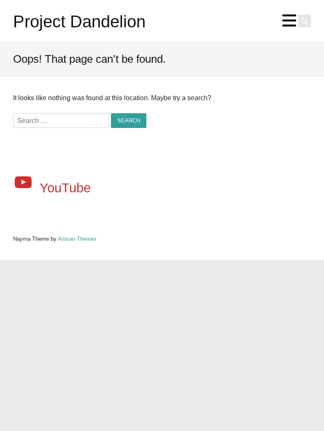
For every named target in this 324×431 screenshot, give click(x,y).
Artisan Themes (77, 239)
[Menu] (289, 21)
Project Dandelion (79, 21)
